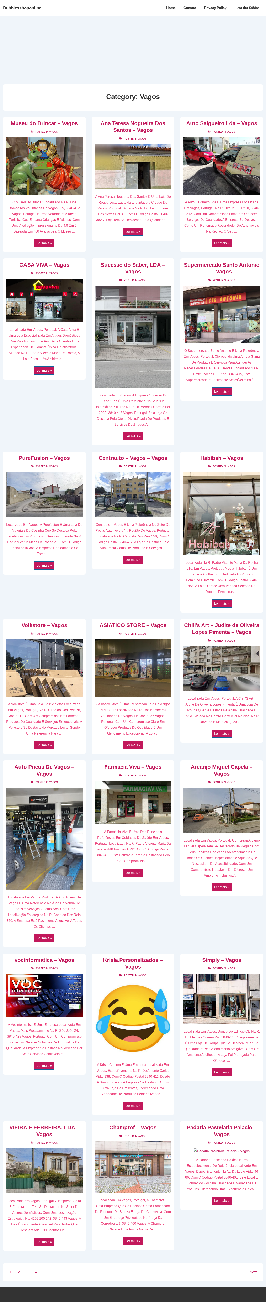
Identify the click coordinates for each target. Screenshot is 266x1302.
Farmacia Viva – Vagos (132, 767)
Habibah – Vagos (221, 458)
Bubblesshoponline (22, 8)
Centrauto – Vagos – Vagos (133, 458)
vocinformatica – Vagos (44, 960)
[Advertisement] (133, 47)
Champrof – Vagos (132, 1127)
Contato (189, 8)
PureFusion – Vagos (44, 458)
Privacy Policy (215, 8)
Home (171, 8)
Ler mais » (44, 243)
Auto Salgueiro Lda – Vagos (221, 123)
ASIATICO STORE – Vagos (133, 625)
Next (253, 1272)
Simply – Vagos (221, 960)
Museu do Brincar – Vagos (44, 123)
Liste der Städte (246, 8)
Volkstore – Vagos (44, 625)
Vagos (53, 131)
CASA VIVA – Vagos (44, 265)
